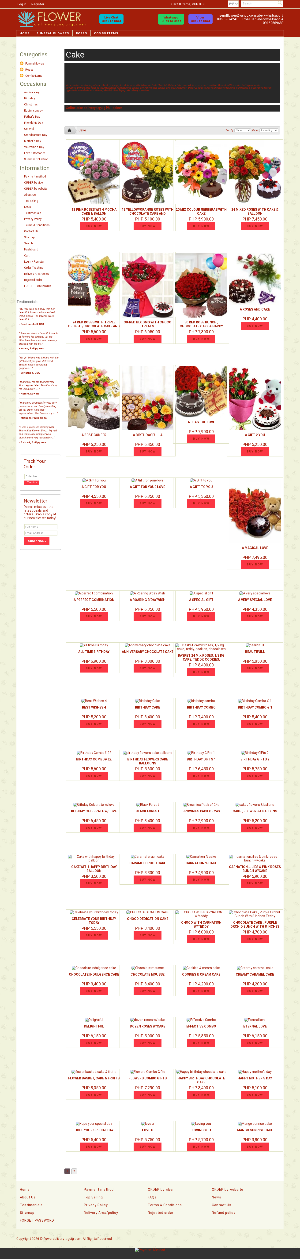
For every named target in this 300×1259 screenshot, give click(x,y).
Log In (22, 4)
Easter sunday (33, 110)
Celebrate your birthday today (94, 921)
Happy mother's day (255, 1078)
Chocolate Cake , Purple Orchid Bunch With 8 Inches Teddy (254, 926)
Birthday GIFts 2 (254, 759)
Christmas (31, 104)
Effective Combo (201, 1026)
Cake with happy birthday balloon (94, 869)
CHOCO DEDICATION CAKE (147, 919)
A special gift (201, 600)
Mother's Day (32, 141)
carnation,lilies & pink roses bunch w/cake (255, 869)
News (216, 1197)
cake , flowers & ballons (255, 811)
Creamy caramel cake (255, 974)
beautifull (255, 652)
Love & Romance (34, 153)
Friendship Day (33, 122)
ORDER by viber (34, 182)
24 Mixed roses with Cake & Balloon (254, 211)
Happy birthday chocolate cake (201, 1080)
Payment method (35, 176)
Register (37, 4)
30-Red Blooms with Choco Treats (147, 324)
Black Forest (148, 811)
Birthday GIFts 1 (201, 759)
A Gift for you (94, 487)
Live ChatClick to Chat (111, 19)
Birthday (29, 98)
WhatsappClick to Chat (171, 19)
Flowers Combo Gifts (148, 1078)
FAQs (27, 207)
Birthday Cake (147, 707)
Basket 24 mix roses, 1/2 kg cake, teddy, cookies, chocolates (201, 659)
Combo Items (106, 33)
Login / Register (34, 261)
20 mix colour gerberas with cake (201, 211)
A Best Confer (94, 435)
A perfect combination (94, 600)
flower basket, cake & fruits (94, 1078)
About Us (30, 194)
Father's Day (32, 116)
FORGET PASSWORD (37, 286)
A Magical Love (255, 548)
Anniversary (31, 92)
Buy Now (94, 226)
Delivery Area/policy (36, 273)
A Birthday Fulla (147, 435)
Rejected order (33, 280)
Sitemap (29, 237)
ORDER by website (35, 188)
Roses (81, 33)
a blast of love (201, 422)
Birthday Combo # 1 (255, 707)
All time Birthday (93, 652)
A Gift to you (201, 487)
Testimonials (32, 213)
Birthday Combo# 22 (94, 759)
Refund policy (223, 1213)
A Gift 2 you (255, 435)
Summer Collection (36, 159)
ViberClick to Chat (200, 19)
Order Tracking (33, 267)
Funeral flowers (53, 33)
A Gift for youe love (147, 487)
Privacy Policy (32, 219)
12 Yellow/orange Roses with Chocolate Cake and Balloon (147, 213)
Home (25, 33)
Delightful (94, 1026)
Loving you (201, 1130)
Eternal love (255, 1026)
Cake (82, 130)
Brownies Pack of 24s (201, 811)
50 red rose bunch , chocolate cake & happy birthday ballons (201, 326)
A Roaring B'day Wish (147, 600)
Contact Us (31, 231)
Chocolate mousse (148, 974)
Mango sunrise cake (255, 1130)
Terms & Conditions (37, 225)
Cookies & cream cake (201, 974)
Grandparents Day (35, 135)
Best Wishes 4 (94, 707)
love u (147, 1130)
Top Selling (31, 201)
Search (28, 243)
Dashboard (31, 249)
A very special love (255, 600)
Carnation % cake (201, 863)
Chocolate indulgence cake (94, 974)
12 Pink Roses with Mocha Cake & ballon (93, 211)
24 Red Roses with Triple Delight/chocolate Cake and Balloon (94, 326)
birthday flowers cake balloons (147, 761)
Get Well (29, 128)
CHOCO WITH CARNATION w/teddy (201, 924)
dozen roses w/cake (147, 1026)
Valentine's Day (34, 147)
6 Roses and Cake (255, 309)
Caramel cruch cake (147, 863)
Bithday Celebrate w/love (94, 811)
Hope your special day (94, 1130)
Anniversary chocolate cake (147, 652)
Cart (27, 255)
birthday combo (201, 707)
